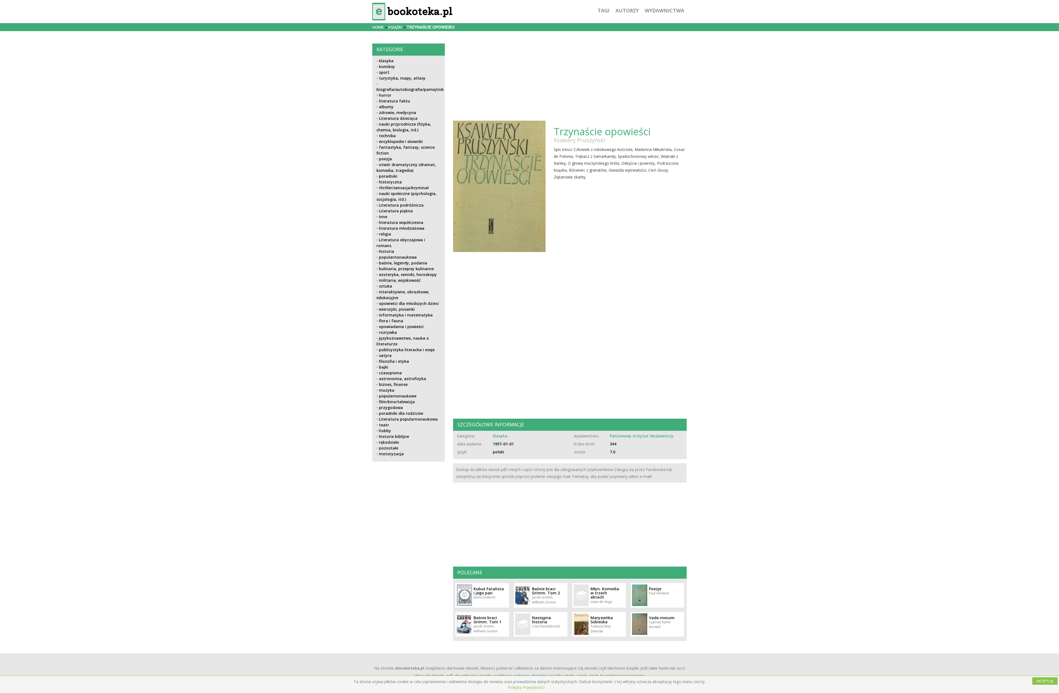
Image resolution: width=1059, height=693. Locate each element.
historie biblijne (394, 436)
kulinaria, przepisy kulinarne (406, 268)
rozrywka (388, 332)
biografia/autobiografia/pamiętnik (410, 89)
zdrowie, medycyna (397, 112)
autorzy (627, 10)
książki (395, 27)
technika (387, 135)
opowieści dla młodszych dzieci (409, 303)
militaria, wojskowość (400, 280)
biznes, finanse (393, 384)
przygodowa (391, 407)
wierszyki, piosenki (397, 309)
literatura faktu (394, 101)
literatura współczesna (401, 222)
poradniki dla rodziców (401, 413)
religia (385, 234)
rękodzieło (389, 442)
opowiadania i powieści (401, 326)
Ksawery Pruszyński (579, 140)
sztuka (385, 286)
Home (378, 27)
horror (385, 95)
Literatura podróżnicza (401, 205)
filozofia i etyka (394, 361)
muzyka (386, 390)
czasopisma (390, 372)
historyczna (390, 182)
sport (384, 72)
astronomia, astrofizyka (402, 378)
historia (386, 251)
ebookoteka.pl (409, 668)
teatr (384, 424)
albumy (386, 106)
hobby (385, 430)
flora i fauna (391, 320)
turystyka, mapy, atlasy (402, 78)
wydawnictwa (664, 10)
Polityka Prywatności (526, 687)
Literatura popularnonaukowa (408, 419)
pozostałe (388, 448)
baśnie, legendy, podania (403, 263)
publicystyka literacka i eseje (407, 349)
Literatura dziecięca (398, 118)
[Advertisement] (408, 504)
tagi (603, 10)
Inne (383, 216)
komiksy (387, 66)
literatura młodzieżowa (401, 228)
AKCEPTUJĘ (1044, 681)
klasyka (386, 60)
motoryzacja (391, 453)
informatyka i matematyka (406, 315)
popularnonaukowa (398, 257)
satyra (385, 355)
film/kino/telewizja (397, 401)
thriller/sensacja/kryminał (404, 187)
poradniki (388, 176)
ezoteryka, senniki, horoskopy (408, 274)
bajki (383, 367)
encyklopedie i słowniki (401, 141)
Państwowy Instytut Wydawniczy (641, 435)
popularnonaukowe (397, 396)
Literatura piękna (396, 210)
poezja (385, 158)
